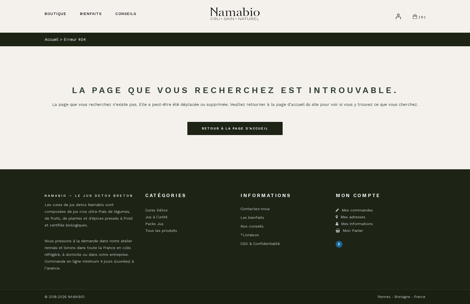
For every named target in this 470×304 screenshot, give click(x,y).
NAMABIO (76, 297)
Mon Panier (353, 230)
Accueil (51, 39)
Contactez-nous (255, 209)
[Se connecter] (398, 16)
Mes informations (357, 224)
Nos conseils (252, 226)
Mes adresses (353, 217)
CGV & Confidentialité (260, 244)
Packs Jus (154, 224)
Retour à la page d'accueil (235, 128)
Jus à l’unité (156, 217)
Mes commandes (357, 210)
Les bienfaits (252, 218)
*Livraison (249, 235)
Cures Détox (156, 210)
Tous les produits (161, 230)
